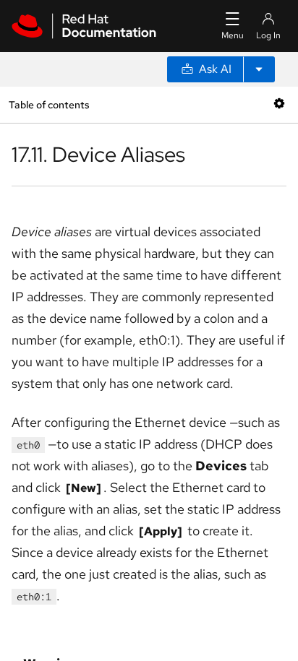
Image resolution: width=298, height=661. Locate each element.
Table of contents (49, 104)
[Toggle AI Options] (259, 69)
